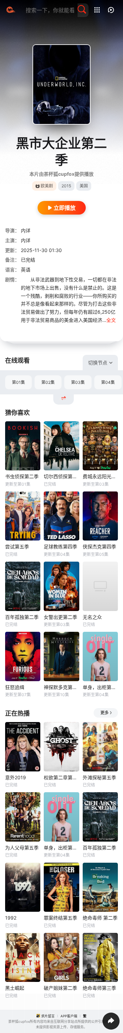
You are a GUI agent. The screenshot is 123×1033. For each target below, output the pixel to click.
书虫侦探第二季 (22, 476)
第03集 (78, 382)
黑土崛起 (14, 988)
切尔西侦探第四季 (61, 476)
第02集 (48, 382)
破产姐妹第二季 (60, 988)
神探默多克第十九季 (61, 687)
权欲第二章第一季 (61, 777)
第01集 (18, 382)
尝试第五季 (17, 546)
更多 (104, 712)
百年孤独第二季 (22, 617)
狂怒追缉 (14, 687)
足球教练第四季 (60, 546)
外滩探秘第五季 (99, 777)
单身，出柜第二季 (100, 687)
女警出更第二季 (60, 617)
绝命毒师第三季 (99, 988)
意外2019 (15, 777)
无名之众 (92, 617)
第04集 (108, 382)
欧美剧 (47, 185)
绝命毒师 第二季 (100, 918)
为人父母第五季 (22, 847)
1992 (10, 918)
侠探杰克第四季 (99, 546)
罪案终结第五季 (60, 918)
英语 (25, 269)
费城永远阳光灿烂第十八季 (100, 476)
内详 (25, 230)
